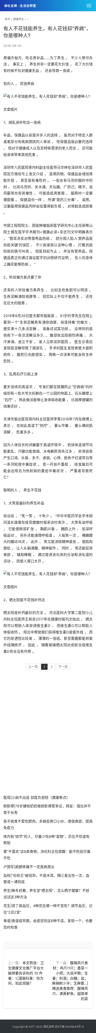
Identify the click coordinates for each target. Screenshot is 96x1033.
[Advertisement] (48, 733)
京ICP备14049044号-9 (69, 1026)
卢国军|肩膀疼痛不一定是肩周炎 (28, 866)
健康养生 (18, 19)
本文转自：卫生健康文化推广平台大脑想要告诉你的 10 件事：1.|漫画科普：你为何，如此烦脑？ (26, 973)
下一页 (63, 666)
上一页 (33, 666)
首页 (7, 19)
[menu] (89, 5)
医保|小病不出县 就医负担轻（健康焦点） (36, 797)
